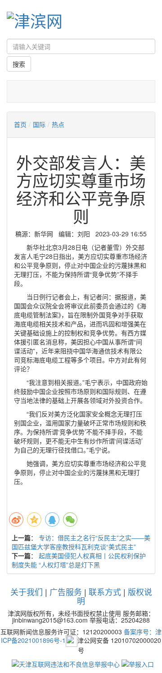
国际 (39, 124)
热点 (58, 124)
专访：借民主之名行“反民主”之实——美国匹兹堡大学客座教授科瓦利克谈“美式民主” (81, 542)
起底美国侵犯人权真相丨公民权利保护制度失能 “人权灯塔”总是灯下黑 (79, 560)
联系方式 (105, 591)
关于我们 (26, 591)
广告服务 (66, 591)
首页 (20, 124)
